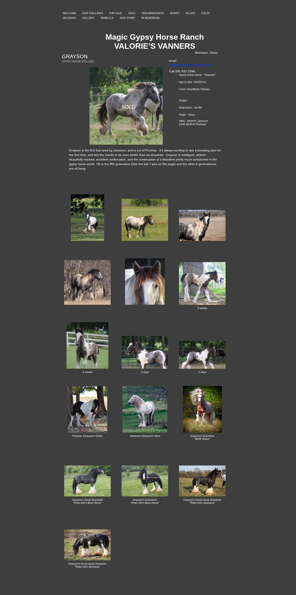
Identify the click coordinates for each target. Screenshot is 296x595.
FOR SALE (115, 13)
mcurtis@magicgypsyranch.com (191, 64)
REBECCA (107, 17)
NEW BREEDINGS (153, 13)
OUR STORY (127, 17)
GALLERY (88, 17)
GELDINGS (69, 17)
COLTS (205, 13)
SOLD (131, 13)
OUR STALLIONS (92, 13)
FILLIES (190, 13)
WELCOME (69, 13)
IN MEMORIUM (150, 17)
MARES (174, 13)
